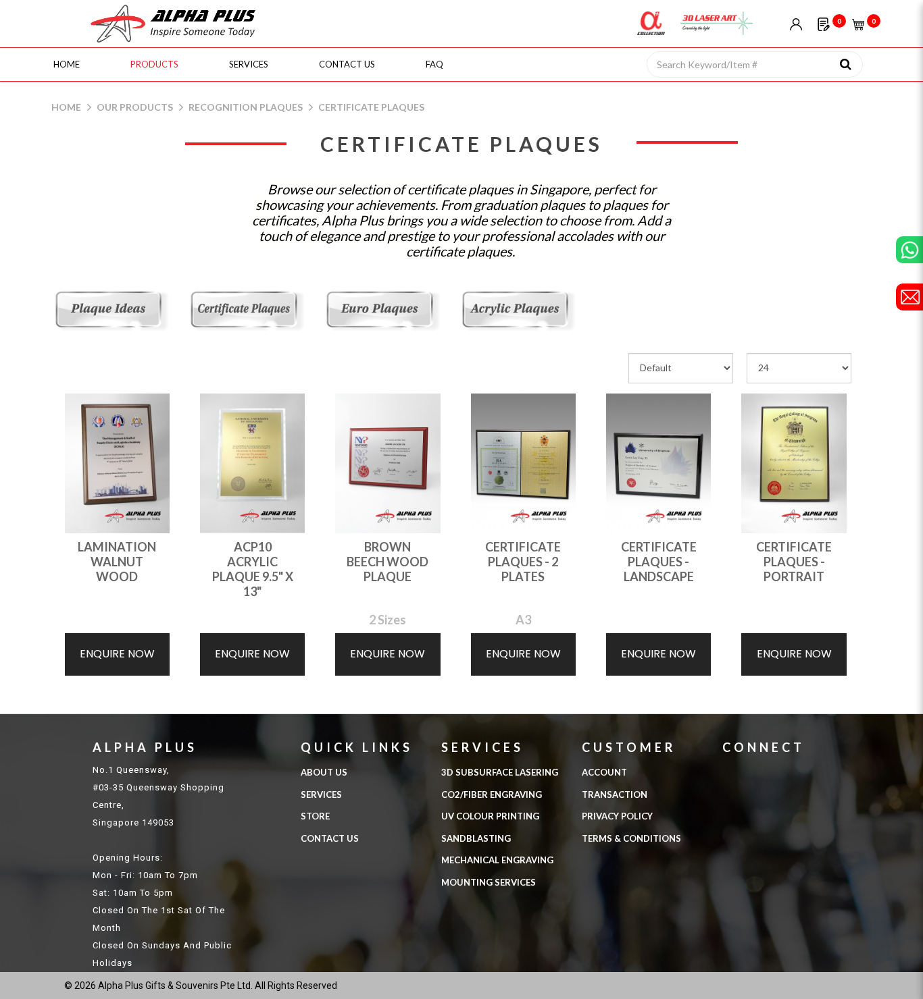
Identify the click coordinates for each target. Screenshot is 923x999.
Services (321, 794)
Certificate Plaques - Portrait (794, 561)
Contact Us (330, 838)
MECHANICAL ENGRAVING (497, 860)
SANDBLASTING (476, 838)
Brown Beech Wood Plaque (387, 561)
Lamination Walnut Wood (117, 561)
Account (604, 772)
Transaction (614, 794)
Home (66, 107)
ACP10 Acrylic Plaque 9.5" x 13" (252, 569)
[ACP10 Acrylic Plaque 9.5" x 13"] (252, 462)
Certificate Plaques (371, 107)
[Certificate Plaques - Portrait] (793, 462)
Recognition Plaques (246, 107)
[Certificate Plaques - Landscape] (658, 462)
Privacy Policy (617, 816)
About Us (324, 772)
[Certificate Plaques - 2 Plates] (523, 462)
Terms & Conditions (631, 838)
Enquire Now (117, 654)
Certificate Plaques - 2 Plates (523, 561)
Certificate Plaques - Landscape (659, 561)
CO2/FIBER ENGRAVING (491, 794)
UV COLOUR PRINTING (490, 816)
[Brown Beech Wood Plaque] (387, 462)
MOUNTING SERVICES (488, 882)
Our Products (135, 107)
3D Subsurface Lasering (499, 772)
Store (315, 816)
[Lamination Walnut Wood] (117, 462)
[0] (823, 23)
